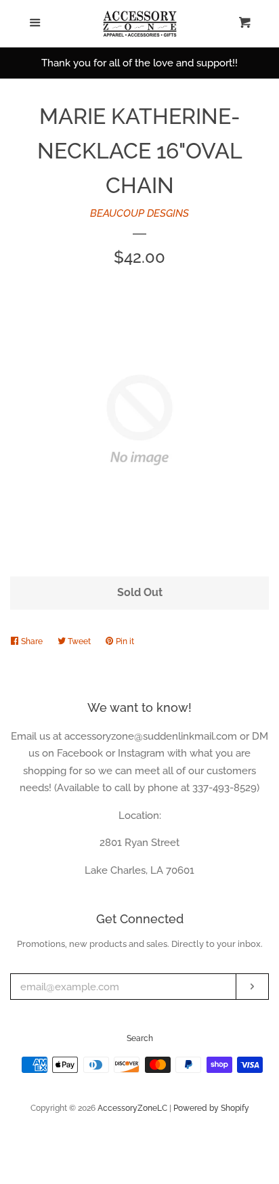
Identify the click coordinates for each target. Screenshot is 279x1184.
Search (140, 1038)
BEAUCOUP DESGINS (139, 213)
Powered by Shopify (211, 1108)
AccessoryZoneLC (132, 1108)
